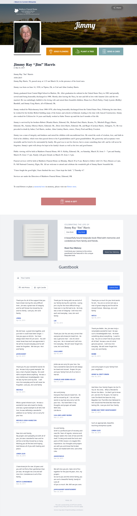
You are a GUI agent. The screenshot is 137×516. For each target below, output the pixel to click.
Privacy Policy (62, 506)
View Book (69, 232)
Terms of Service (74, 506)
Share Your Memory (112, 252)
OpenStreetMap (71, 510)
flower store (71, 186)
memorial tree (39, 186)
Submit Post (113, 287)
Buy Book (81, 232)
